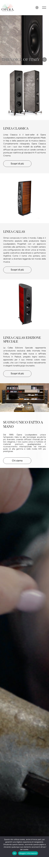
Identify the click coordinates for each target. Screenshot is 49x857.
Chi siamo (17, 460)
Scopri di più (17, 163)
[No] (46, 846)
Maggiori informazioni (28, 853)
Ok (14, 853)
